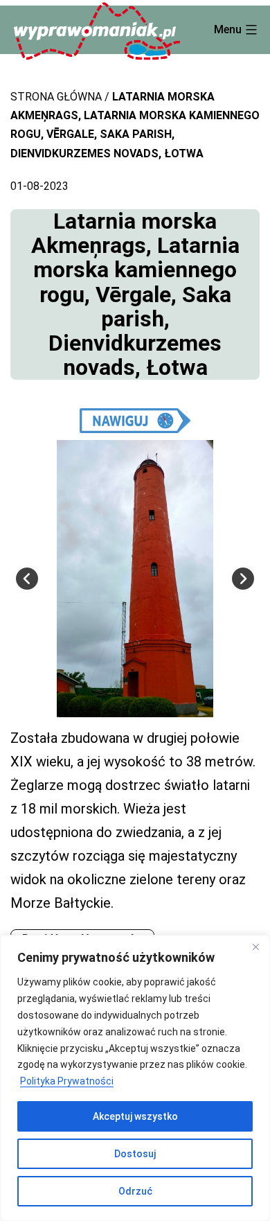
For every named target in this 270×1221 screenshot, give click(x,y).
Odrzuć (135, 1191)
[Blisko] (255, 946)
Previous (27, 578)
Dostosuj (135, 1153)
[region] (135, 1078)
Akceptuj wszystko (135, 1116)
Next (243, 578)
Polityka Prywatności (67, 1081)
